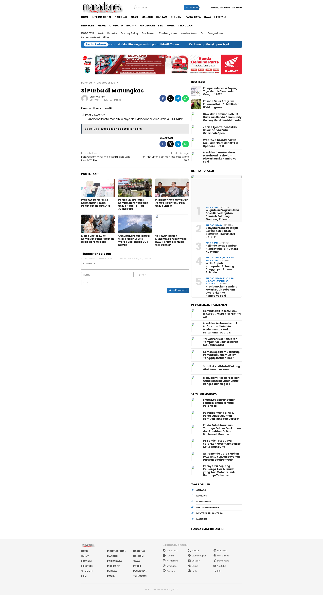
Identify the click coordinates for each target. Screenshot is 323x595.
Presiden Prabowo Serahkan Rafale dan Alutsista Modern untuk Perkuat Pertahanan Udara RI (222, 328)
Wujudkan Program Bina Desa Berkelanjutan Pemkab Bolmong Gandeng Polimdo (222, 215)
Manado (112, 556)
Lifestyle (87, 566)
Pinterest (222, 550)
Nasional (211, 283)
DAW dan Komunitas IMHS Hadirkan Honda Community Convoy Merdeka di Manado (222, 117)
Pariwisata (114, 560)
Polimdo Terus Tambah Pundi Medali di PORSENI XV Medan (222, 248)
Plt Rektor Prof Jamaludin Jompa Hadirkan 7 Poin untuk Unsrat (171, 202)
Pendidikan (212, 207)
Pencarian (192, 7)
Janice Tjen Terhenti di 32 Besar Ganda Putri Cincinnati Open (220, 130)
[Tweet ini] (170, 98)
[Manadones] (102, 7)
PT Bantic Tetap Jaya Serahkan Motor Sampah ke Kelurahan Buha (222, 443)
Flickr (194, 571)
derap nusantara (207, 507)
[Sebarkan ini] (162, 98)
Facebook (172, 550)
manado (201, 519)
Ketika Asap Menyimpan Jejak (191, 44)
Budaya (112, 570)
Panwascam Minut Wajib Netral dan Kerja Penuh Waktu (105, 157)
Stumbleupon (199, 555)
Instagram (172, 560)
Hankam (138, 556)
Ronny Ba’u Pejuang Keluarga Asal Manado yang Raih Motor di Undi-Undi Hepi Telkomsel (219, 471)
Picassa (171, 571)
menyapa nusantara (209, 513)
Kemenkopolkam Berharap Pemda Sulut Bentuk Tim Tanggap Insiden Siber (221, 355)
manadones (203, 501)
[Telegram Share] (178, 98)
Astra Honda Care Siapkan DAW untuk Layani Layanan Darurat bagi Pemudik (221, 456)
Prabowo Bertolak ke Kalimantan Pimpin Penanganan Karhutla (95, 202)
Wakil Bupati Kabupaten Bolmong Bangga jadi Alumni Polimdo (220, 268)
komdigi (201, 495)
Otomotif (87, 570)
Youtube (221, 566)
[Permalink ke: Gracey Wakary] (84, 98)
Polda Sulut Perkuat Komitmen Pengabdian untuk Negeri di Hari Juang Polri (133, 204)
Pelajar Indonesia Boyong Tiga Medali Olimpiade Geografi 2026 (220, 91)
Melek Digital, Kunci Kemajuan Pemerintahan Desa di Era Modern (97, 239)
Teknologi (140, 575)
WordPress (223, 555)
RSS (219, 571)
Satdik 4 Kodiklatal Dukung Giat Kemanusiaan (221, 368)
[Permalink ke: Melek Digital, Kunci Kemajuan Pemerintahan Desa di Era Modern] (98, 224)
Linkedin (196, 560)
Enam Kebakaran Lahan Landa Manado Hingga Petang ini (219, 402)
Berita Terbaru (214, 225)
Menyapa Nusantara (217, 281)
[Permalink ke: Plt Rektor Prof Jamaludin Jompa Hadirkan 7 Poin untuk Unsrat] (172, 188)
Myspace (172, 566)
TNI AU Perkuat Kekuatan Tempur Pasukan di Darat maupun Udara (220, 342)
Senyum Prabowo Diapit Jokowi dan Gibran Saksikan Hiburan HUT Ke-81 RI (222, 233)
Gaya (136, 560)
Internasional (116, 551)
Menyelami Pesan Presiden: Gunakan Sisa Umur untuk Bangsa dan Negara (221, 380)
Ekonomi (86, 560)
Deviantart (223, 560)
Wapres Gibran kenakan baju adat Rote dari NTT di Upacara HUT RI (220, 143)
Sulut (85, 556)
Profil (137, 566)
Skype (195, 566)
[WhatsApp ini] (185, 98)
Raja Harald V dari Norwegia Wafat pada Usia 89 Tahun (123, 44)
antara (201, 490)
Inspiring (228, 257)
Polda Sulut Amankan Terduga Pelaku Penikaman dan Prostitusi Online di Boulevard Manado (222, 430)
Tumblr (170, 555)
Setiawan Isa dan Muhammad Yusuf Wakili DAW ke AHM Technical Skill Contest (171, 240)
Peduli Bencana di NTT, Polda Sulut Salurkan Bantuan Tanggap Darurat (221, 415)
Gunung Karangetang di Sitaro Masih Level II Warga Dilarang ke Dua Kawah (134, 240)
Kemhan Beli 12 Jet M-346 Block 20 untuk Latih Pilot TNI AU (222, 314)
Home (84, 551)
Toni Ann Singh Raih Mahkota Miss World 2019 (165, 157)
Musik (111, 575)
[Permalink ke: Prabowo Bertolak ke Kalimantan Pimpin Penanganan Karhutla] (98, 188)
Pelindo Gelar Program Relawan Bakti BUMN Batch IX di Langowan (221, 104)
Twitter (195, 550)
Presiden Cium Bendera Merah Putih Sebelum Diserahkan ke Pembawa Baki (220, 157)
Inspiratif (113, 566)
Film (83, 575)
